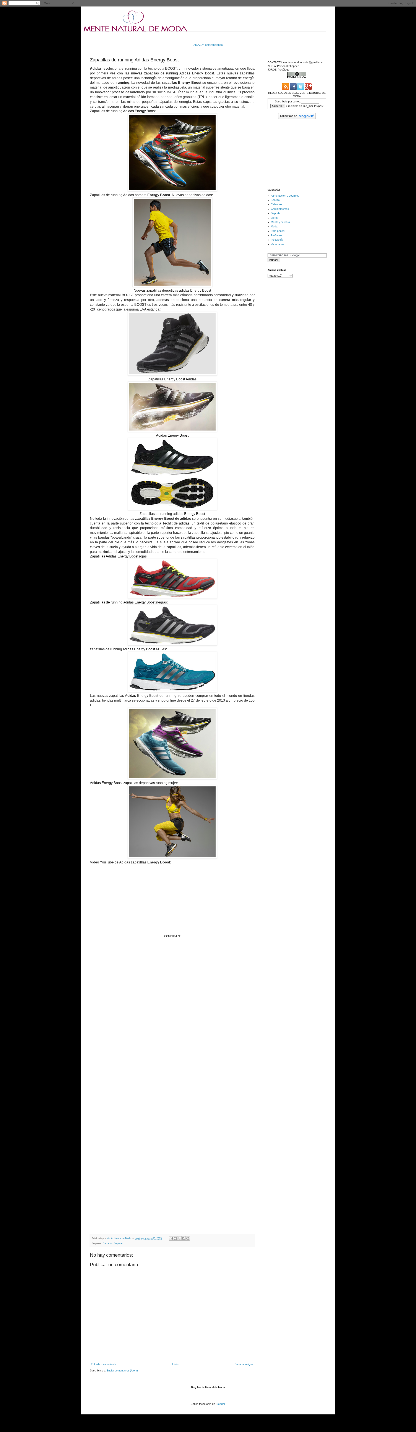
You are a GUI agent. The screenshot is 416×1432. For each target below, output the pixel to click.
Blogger (220, 1404)
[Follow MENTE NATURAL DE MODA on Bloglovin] (297, 118)
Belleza (275, 200)
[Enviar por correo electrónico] (171, 1238)
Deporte (118, 1243)
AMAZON (199, 44)
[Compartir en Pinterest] (187, 1238)
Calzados (108, 1243)
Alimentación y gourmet (285, 195)
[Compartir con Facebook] (183, 1238)
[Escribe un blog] (175, 1238)
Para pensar (278, 231)
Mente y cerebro (280, 222)
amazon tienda (214, 44)
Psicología (277, 239)
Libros (274, 217)
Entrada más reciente (103, 1364)
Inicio (175, 1364)
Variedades (277, 244)
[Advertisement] (169, 37)
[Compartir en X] (179, 1238)
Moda (274, 226)
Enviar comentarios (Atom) (122, 1370)
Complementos (280, 208)
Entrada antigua (244, 1364)
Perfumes (276, 235)
